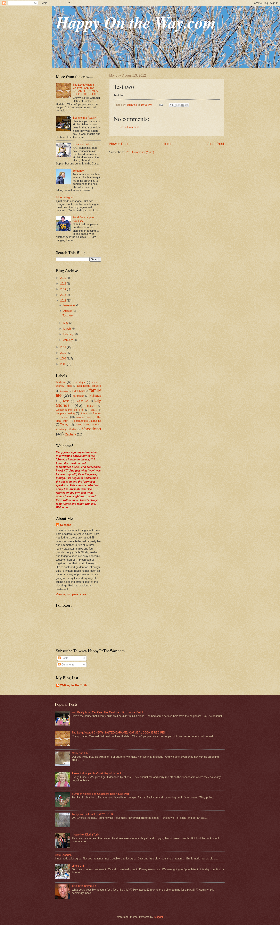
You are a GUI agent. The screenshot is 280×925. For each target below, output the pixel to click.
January (68, 339)
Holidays (95, 395)
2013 (63, 294)
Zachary (70, 434)
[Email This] (171, 105)
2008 (63, 364)
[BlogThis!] (175, 105)
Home (167, 144)
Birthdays (79, 382)
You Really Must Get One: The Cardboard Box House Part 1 (107, 712)
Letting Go (82, 401)
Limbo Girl (78, 865)
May (66, 322)
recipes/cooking (65, 413)
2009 (63, 358)
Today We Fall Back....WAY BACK (92, 814)
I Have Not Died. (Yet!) (85, 834)
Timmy (64, 424)
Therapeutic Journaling (87, 420)
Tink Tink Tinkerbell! (84, 886)
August (68, 310)
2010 (63, 352)
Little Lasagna (64, 197)
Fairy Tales (78, 391)
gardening (78, 396)
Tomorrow (78, 170)
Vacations (91, 428)
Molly (90, 405)
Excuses (64, 391)
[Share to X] (179, 105)
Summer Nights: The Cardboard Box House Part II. (102, 793)
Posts (64, 658)
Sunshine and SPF (84, 144)
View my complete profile (71, 594)
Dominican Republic (89, 385)
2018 (63, 283)
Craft (94, 382)
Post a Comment (129, 127)
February (69, 334)
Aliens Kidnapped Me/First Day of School (96, 773)
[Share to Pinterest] (187, 105)
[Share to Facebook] (183, 105)
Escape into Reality (84, 117)
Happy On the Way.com (136, 22)
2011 (63, 347)
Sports (84, 413)
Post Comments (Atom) (140, 152)
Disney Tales (64, 385)
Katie (66, 400)
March (67, 328)
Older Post (215, 144)
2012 (63, 300)
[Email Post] (161, 104)
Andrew (60, 382)
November (69, 305)
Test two (68, 315)
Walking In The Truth (73, 685)
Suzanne (65, 524)
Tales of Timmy (83, 417)
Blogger (158, 916)
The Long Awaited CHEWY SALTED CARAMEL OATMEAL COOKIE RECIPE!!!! (86, 89)
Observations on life (69, 409)
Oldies (94, 410)
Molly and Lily (80, 753)
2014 (63, 289)
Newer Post (118, 144)
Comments (67, 664)
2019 (63, 277)
